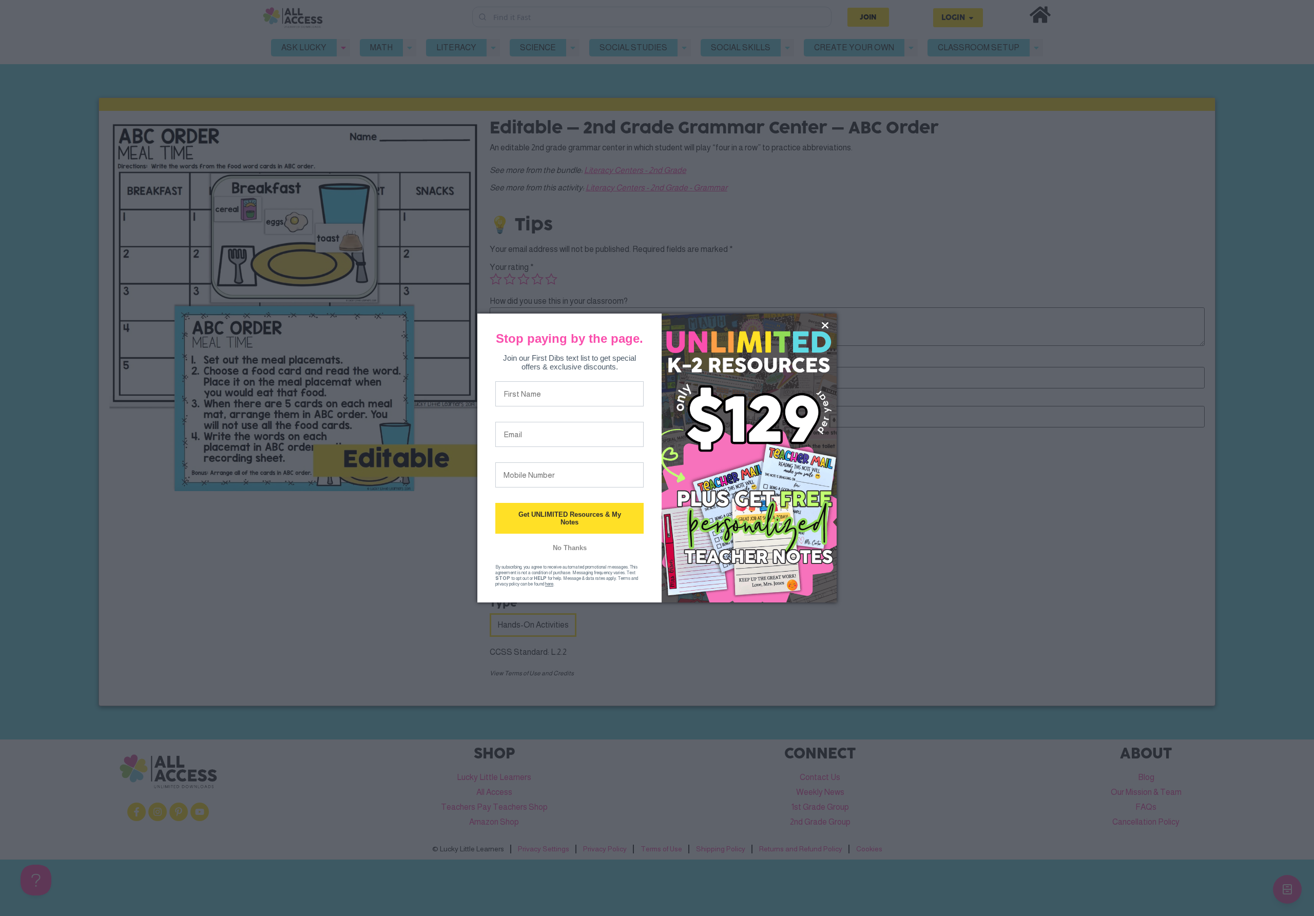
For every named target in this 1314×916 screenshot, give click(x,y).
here (549, 584)
